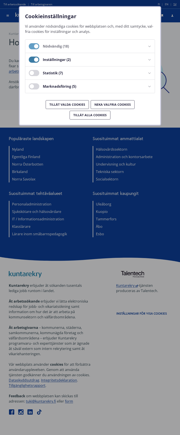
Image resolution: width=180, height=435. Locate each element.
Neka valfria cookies (112, 104)
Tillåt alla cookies (90, 115)
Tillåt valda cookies (67, 104)
